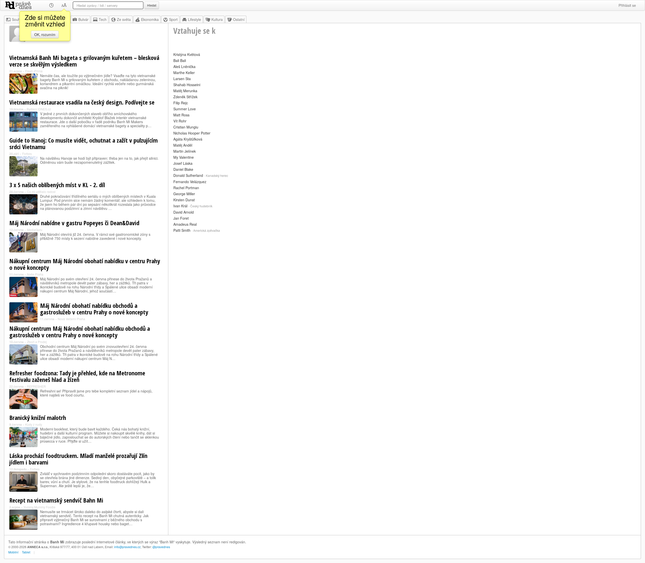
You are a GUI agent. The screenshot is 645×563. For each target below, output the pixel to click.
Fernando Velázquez (189, 181)
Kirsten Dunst (184, 199)
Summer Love (184, 108)
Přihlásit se (627, 5)
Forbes (27, 153)
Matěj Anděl (182, 145)
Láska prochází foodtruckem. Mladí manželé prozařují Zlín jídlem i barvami (78, 458)
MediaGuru (34, 229)
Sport (173, 19)
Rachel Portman (186, 187)
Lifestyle (194, 19)
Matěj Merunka (185, 90)
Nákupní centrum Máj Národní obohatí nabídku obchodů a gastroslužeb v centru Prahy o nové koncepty (79, 331)
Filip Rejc (180, 102)
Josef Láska (182, 163)
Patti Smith (181, 230)
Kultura (217, 19)
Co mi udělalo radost (41, 191)
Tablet (26, 552)
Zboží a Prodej (37, 342)
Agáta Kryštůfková (187, 139)
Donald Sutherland (188, 175)
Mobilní (13, 552)
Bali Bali (179, 60)
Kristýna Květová (186, 54)
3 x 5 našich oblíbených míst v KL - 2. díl (57, 185)
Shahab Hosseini (186, 84)
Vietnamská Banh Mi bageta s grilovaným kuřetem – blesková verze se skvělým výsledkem (84, 60)
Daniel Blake (183, 169)
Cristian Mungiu (185, 126)
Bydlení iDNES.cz (39, 109)
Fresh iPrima (34, 71)
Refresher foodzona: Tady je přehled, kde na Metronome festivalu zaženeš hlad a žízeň (77, 376)
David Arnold (183, 212)
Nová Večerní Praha (71, 319)
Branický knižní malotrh (37, 417)
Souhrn (17, 19)
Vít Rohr (179, 120)
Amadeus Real (185, 224)
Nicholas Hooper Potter (191, 133)
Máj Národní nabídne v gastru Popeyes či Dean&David (74, 223)
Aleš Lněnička (184, 66)
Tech (103, 19)
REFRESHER (36, 386)
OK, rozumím (44, 34)
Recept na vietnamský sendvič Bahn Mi (56, 500)
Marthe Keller (184, 72)
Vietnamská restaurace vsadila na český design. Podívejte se (81, 102)
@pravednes (161, 547)
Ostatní (239, 19)
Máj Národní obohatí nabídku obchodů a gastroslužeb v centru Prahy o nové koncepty (94, 308)
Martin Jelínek (184, 151)
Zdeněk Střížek (185, 96)
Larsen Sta (182, 78)
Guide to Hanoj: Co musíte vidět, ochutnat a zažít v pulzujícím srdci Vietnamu (83, 143)
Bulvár (83, 19)
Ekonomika (150, 19)
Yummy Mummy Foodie (39, 507)
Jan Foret (181, 218)
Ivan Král (180, 205)
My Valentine (183, 157)
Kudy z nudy (33, 424)
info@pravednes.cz (127, 547)
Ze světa (124, 19)
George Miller (184, 193)
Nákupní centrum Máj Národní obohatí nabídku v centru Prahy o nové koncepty (84, 264)
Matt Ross (181, 114)
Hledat (151, 5)
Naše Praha (35, 274)
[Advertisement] (324, 269)
